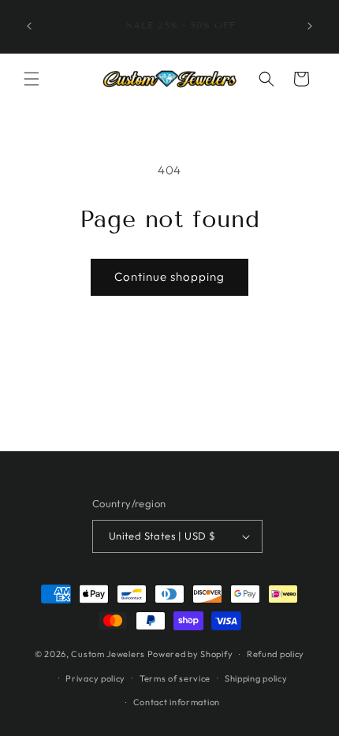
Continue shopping (169, 276)
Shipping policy (256, 678)
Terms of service (175, 678)
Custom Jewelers (108, 653)
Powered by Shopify (190, 653)
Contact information (176, 702)
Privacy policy (95, 678)
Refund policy (275, 653)
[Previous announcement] (29, 26)
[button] (31, 79)
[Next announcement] (309, 26)
